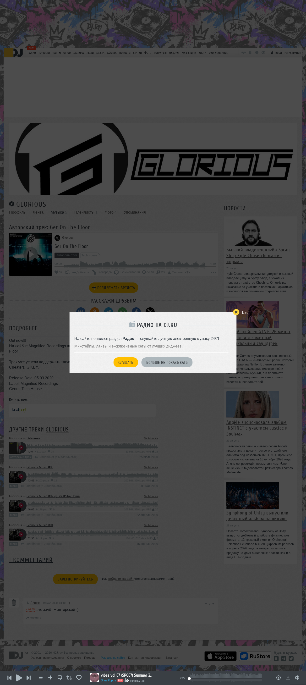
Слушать (125, 362)
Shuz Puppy (108, 680)
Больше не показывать (167, 362)
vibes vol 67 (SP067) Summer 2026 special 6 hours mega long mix (127, 675)
